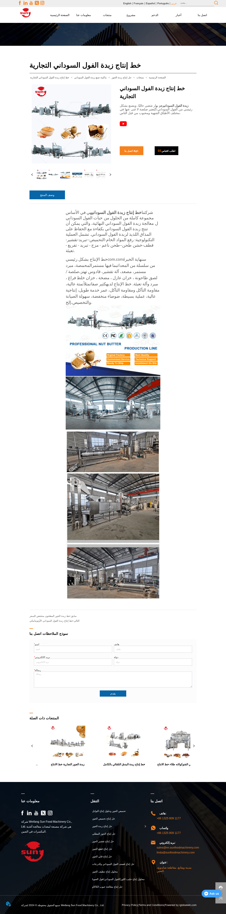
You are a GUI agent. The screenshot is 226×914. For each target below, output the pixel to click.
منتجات (140, 77)
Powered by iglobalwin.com (181, 904)
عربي (174, 3)
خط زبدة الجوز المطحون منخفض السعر (49, 615)
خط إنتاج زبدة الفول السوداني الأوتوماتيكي (51, 620)
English (127, 3)
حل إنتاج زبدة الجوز (122, 77)
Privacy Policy (130, 904)
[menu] (131, 15)
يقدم (113, 693)
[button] (83, 15)
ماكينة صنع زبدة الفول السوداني (90, 77)
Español (150, 3)
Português (163, 3)
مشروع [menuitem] (131, 15)
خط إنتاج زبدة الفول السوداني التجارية (49, 77)
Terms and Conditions (151, 904)
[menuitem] (84, 15)
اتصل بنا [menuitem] (202, 15)
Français (138, 3)
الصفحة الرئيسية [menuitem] (59, 15)
